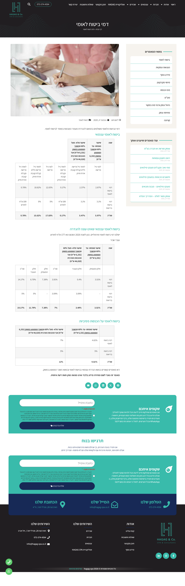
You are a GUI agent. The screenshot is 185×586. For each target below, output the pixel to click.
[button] (118, 385)
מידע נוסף (165, 74)
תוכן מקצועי (100, 4)
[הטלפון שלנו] (166, 504)
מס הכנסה (165, 90)
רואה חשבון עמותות (161, 158)
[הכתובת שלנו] (62, 504)
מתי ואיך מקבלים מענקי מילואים (155, 167)
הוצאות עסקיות (163, 67)
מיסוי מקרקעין (163, 82)
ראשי (173, 4)
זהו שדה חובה (89, 409)
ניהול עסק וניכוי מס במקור (158, 105)
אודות (166, 4)
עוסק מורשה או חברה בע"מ (157, 148)
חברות (156, 4)
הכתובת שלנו (46, 502)
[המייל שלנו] (114, 504)
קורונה (167, 120)
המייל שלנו (100, 502)
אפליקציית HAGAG (116, 4)
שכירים (133, 4)
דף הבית (99, 29)
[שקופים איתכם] (169, 408)
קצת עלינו (130, 531)
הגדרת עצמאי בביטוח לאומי (82, 369)
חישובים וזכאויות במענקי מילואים (154, 177)
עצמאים (144, 4)
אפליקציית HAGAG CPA (82, 549)
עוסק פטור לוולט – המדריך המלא (154, 196)
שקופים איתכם (149, 408)
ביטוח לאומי (164, 59)
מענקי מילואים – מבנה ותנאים (156, 186)
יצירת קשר (73, 4)
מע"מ (167, 97)
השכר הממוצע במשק (52, 369)
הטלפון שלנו (151, 502)
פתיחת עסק (164, 112)
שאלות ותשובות (86, 4)
